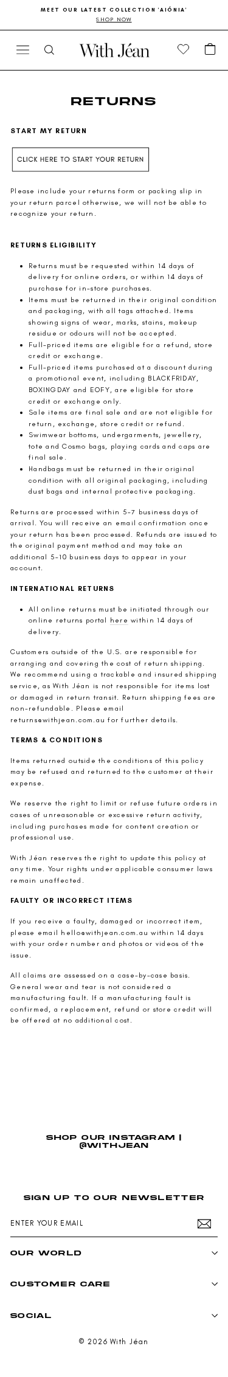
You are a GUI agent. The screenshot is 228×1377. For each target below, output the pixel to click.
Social (31, 1315)
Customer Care (60, 1283)
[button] (210, 49)
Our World (45, 1252)
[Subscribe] (204, 1223)
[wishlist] (183, 49)
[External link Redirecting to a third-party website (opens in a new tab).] (114, 160)
